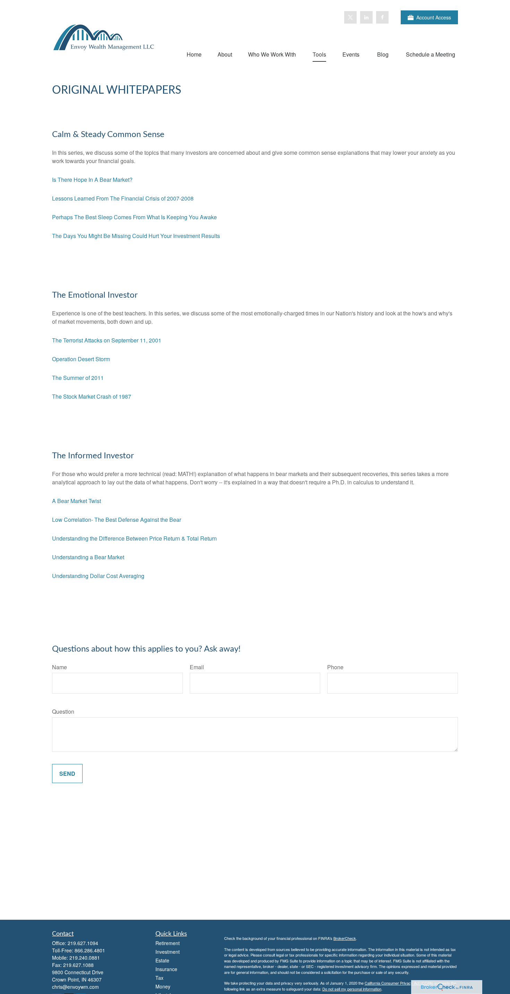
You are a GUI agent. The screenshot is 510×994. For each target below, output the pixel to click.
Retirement (167, 943)
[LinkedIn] (366, 17)
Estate (162, 960)
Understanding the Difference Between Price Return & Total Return (134, 538)
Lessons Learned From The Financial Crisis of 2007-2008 (123, 198)
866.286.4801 (90, 950)
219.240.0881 (84, 957)
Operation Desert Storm (81, 359)
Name (59, 667)
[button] (194, 54)
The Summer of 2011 (78, 378)
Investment (167, 951)
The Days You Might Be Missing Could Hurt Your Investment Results (136, 236)
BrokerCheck (344, 938)
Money (162, 986)
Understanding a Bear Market (88, 557)
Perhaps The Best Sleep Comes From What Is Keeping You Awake (134, 217)
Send (67, 774)
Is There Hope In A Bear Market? (92, 180)
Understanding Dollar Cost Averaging (98, 576)
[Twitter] (350, 17)
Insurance (166, 969)
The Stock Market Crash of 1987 (91, 396)
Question (63, 711)
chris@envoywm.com (75, 986)
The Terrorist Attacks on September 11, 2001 (106, 340)
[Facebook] (382, 17)
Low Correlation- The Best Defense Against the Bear (116, 520)
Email (197, 667)
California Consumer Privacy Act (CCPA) (399, 983)
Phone (335, 667)
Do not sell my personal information (351, 989)
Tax (159, 977)
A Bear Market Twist (76, 501)
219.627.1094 (83, 943)
